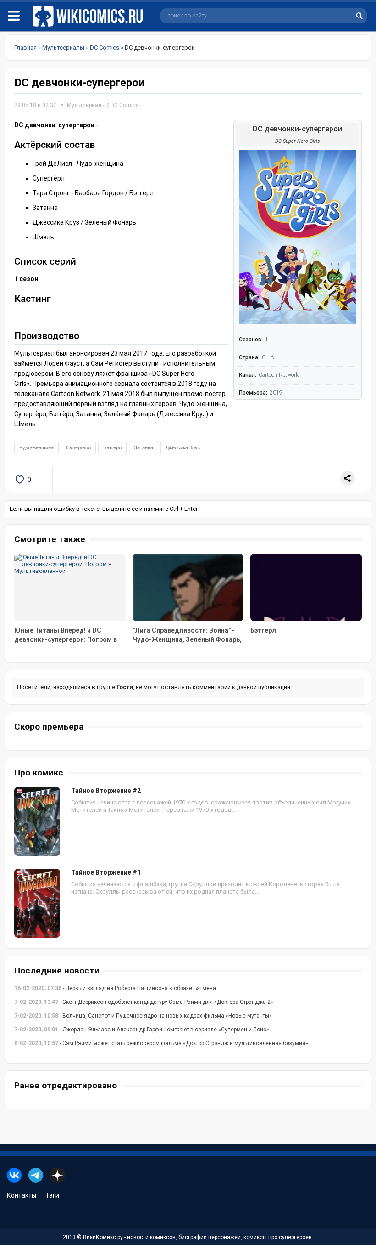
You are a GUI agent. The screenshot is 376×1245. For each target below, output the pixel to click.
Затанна (143, 447)
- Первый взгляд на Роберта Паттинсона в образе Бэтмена (115, 988)
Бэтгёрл (112, 447)
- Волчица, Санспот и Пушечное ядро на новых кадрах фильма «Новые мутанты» (143, 1016)
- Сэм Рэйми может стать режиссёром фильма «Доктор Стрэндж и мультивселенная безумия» (161, 1043)
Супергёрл (78, 447)
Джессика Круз (183, 447)
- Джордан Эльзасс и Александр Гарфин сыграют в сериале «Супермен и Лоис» (141, 1029)
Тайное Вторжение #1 (106, 872)
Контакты (21, 1195)
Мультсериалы (86, 105)
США (268, 357)
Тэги (52, 1195)
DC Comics (125, 105)
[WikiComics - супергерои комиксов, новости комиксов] (89, 16)
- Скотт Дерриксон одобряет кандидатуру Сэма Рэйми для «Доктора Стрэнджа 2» (143, 1002)
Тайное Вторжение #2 (106, 790)
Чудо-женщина (36, 447)
